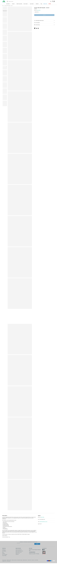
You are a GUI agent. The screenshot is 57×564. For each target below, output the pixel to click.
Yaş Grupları (32, 3)
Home (3, 5)
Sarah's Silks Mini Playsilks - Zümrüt (8, 5)
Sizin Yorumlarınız (4, 554)
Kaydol (37, 543)
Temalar (13, 3)
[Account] (50, 1)
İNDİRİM (50, 3)
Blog (41, 3)
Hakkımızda (4, 549)
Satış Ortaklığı (4, 555)
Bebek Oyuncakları (19, 3)
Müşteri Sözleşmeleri (19, 549)
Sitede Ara (17, 554)
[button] (44, 17)
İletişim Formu (18, 553)
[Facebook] (42, 549)
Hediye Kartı (45, 3)
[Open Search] (7, 1)
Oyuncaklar (8, 3)
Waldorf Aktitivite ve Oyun (43, 521)
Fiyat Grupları (26, 3)
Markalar (37, 3)
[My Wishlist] (52, 1)
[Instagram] (44, 549)
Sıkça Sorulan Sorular (19, 552)
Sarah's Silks (38, 10)
